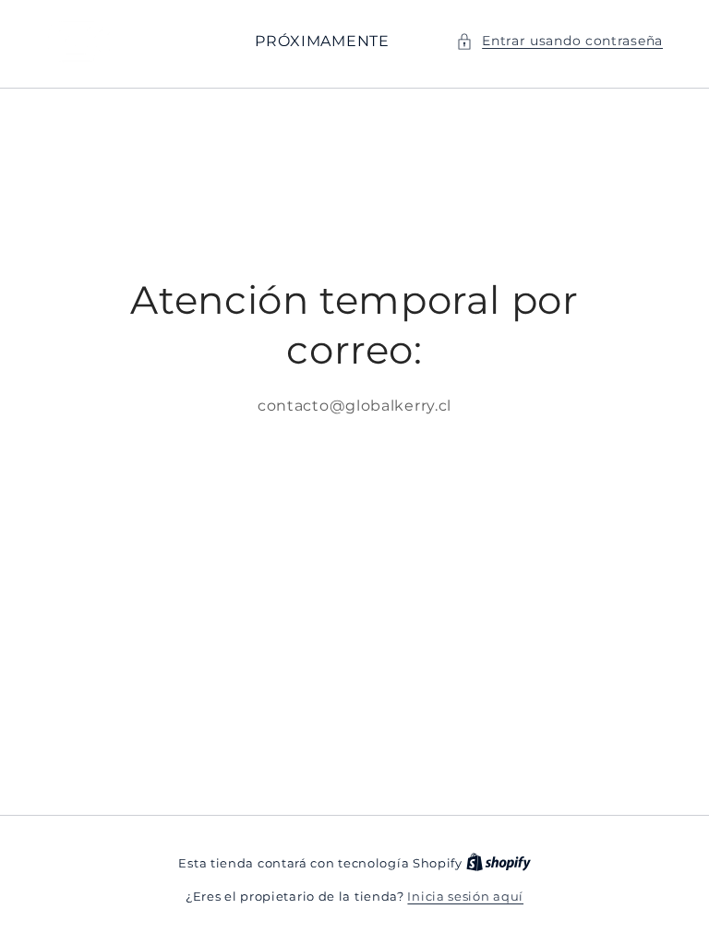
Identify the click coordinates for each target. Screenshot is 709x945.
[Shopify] (498, 862)
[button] (559, 41)
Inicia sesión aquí (465, 896)
